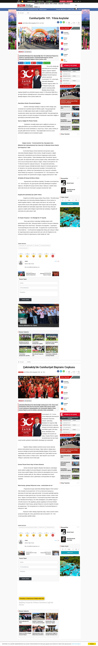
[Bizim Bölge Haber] (25, 5)
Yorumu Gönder (25, 299)
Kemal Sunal (70, 183)
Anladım (92, 644)
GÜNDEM (36, 3)
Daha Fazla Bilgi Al (76, 644)
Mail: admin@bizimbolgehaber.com (32, 267)
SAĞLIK (47, 3)
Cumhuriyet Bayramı (23, 248)
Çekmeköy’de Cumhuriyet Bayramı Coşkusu (28, 527)
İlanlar (79, 9)
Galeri (70, 1)
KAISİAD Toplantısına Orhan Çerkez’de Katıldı (26, 9)
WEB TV (63, 1)
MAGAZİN (60, 3)
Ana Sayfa (21, 12)
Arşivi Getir (70, 203)
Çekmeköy (37, 245)
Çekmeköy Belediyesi (45, 245)
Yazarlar (59, 9)
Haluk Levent (42, 527)
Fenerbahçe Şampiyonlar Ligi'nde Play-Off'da (24, 355)
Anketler (64, 9)
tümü (78, 178)
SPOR (51, 3)
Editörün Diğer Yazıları (29, 263)
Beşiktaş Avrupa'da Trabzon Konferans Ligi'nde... (24, 343)
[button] (77, 134)
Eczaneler (69, 9)
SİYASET (55, 3)
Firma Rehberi (74, 9)
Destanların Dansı (50, 527)
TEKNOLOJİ (67, 3)
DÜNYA (36, 7)
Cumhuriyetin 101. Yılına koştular (26, 245)
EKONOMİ (41, 3)
